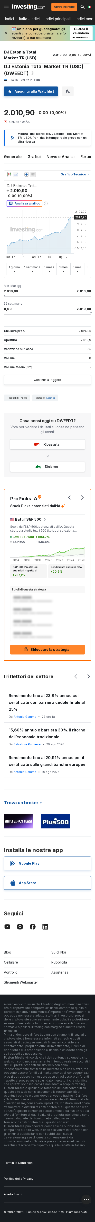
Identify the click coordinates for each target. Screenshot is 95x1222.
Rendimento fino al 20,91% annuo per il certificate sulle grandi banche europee (47, 761)
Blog (7, 952)
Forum (86, 156)
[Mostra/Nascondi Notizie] (33, 174)
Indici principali (58, 19)
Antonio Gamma (25, 716)
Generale (13, 156)
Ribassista (51, 444)
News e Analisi (61, 156)
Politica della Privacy (18, 1178)
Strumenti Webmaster (21, 982)
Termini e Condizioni (18, 1163)
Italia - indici (29, 19)
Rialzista (51, 467)
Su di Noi (58, 952)
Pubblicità (59, 962)
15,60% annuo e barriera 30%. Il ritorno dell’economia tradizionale (47, 733)
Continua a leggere (47, 380)
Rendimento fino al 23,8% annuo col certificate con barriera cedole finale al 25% (47, 702)
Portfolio (11, 972)
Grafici (34, 156)
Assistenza (59, 972)
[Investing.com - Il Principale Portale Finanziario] (28, 7)
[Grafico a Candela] (8, 174)
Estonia (50, 397)
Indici (9, 19)
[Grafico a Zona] (15, 174)
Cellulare (11, 962)
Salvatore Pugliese (27, 744)
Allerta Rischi (13, 1194)
